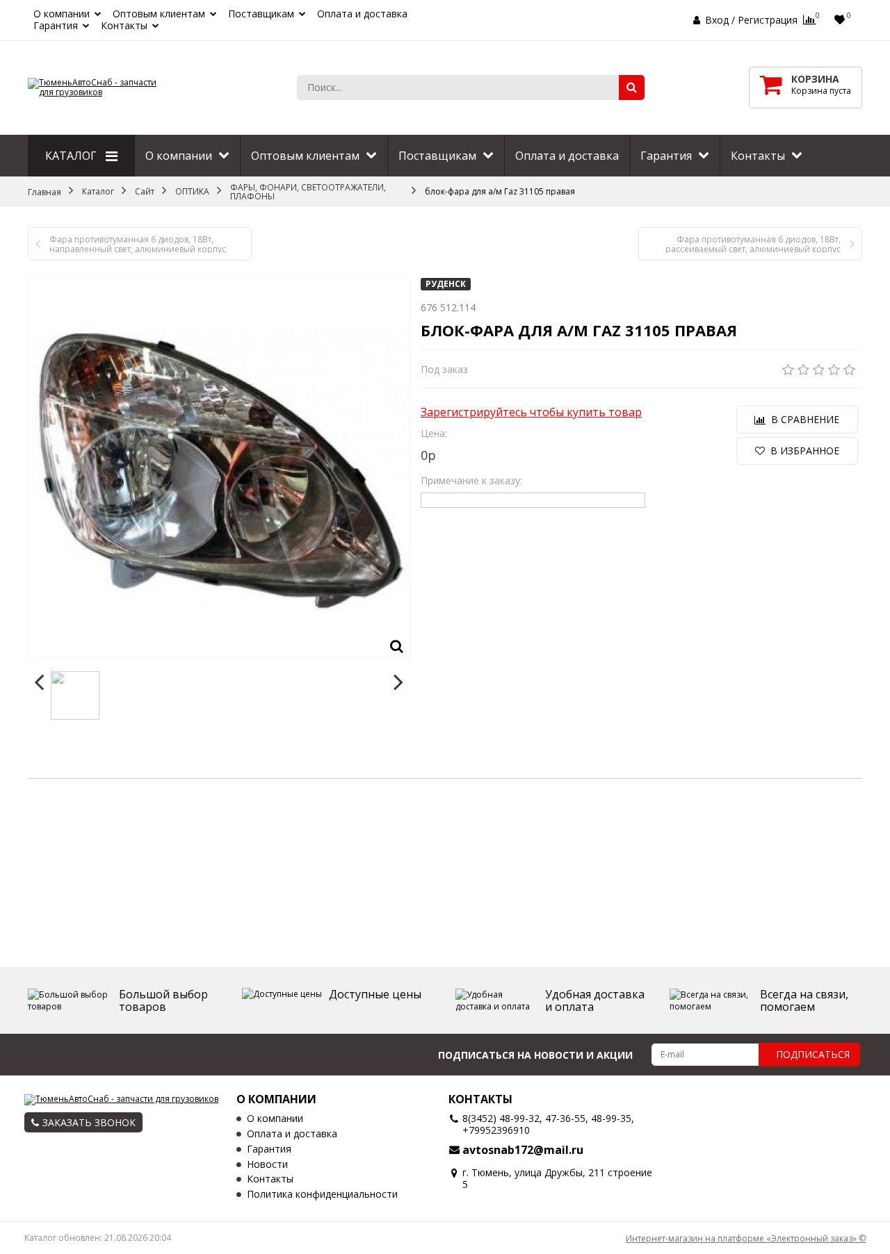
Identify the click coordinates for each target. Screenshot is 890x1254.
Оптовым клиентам (159, 14)
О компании (61, 14)
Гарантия (55, 26)
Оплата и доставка (362, 14)
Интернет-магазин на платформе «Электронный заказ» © (746, 1238)
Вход (717, 19)
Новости (267, 1165)
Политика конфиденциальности (322, 1195)
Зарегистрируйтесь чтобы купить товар (531, 412)
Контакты (124, 26)
